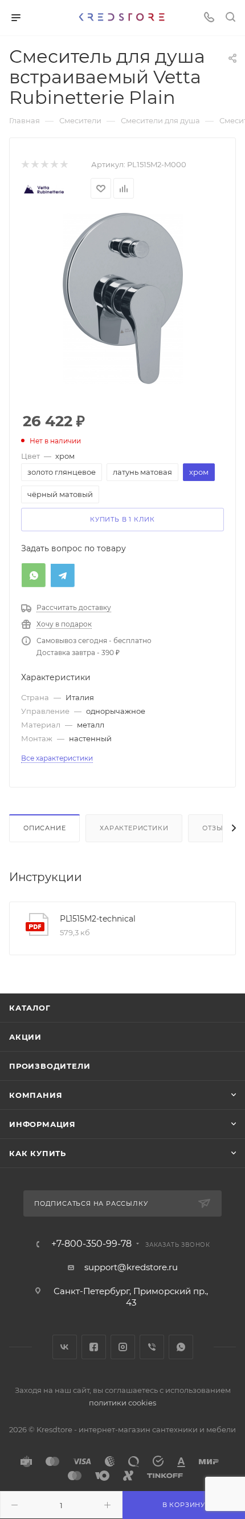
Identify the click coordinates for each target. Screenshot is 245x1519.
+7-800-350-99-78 (91, 1244)
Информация (42, 1124)
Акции (25, 1036)
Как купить (37, 1153)
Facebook (93, 1347)
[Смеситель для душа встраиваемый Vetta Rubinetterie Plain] (123, 297)
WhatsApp (181, 1347)
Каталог (30, 1007)
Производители (49, 1065)
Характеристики (134, 828)
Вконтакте (64, 1347)
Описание (44, 828)
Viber (152, 1347)
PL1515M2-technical (98, 919)
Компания (35, 1095)
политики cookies (122, 1402)
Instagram (123, 1347)
